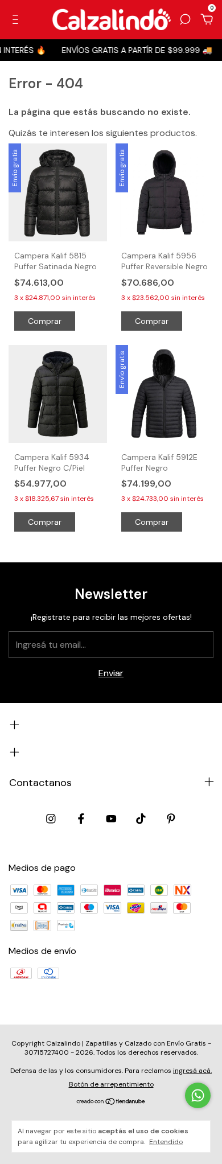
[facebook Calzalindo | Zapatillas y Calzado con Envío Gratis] (81, 818)
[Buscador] (185, 19)
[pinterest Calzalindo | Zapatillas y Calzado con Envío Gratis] (171, 818)
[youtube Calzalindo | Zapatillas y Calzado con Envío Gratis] (111, 818)
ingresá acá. (192, 1070)
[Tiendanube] (111, 1102)
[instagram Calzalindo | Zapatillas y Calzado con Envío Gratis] (51, 818)
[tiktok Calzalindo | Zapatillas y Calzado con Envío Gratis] (140, 818)
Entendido (166, 1141)
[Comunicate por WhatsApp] (198, 1095)
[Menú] (17, 19)
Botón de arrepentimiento (111, 1084)
